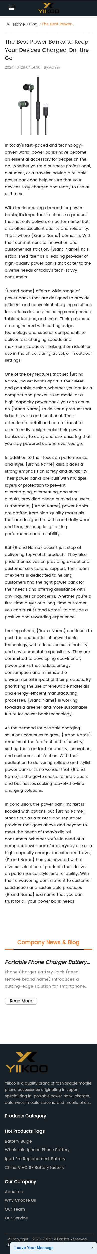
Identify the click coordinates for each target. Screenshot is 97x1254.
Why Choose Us (20, 1200)
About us (14, 1192)
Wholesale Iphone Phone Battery (37, 1150)
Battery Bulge (18, 1141)
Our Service (16, 1218)
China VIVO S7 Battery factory (34, 1168)
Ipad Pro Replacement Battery (35, 1159)
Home (19, 24)
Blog (33, 24)
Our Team (15, 1209)
